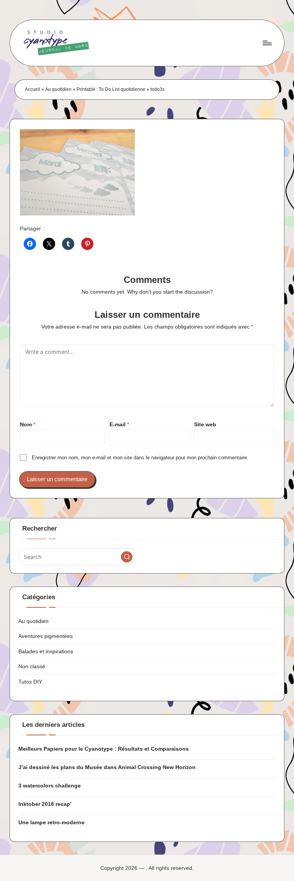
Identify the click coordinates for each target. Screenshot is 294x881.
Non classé (31, 666)
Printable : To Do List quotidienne (111, 89)
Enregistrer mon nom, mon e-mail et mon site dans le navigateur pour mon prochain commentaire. (140, 457)
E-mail (119, 424)
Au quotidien (58, 89)
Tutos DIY (30, 682)
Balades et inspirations (45, 651)
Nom (27, 424)
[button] (126, 557)
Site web (205, 424)
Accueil (32, 89)
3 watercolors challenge (49, 785)
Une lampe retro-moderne (51, 822)
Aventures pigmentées (45, 636)
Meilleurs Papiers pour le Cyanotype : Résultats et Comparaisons (103, 749)
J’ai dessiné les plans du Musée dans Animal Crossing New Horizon (107, 767)
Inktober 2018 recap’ (45, 804)
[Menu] (267, 43)
